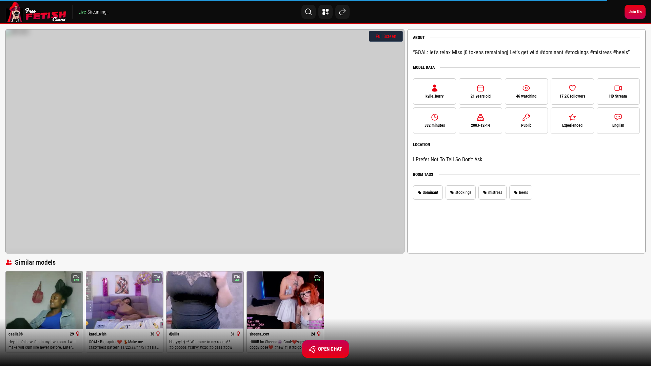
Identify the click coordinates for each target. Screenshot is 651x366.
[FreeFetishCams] (36, 12)
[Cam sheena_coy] (285, 300)
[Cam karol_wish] (124, 300)
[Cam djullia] (204, 300)
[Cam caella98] (44, 300)
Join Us (635, 11)
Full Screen (386, 36)
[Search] (308, 12)
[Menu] (325, 12)
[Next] (342, 12)
